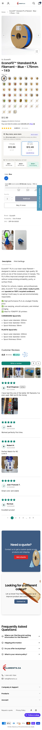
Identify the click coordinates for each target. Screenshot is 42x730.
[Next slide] (38, 240)
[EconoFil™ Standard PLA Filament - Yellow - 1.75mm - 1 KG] (26, 100)
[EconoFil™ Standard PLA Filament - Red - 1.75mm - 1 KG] (9, 95)
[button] (3, 3)
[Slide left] (4, 35)
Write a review (16, 363)
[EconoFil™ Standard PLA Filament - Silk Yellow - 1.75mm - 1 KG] (4, 111)
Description (6, 261)
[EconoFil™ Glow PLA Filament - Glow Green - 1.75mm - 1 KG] (37, 100)
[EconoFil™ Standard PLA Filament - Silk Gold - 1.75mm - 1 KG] (15, 95)
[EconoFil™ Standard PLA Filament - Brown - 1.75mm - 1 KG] (31, 78)
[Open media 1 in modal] (21, 35)
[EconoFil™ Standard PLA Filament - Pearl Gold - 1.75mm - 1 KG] (26, 89)
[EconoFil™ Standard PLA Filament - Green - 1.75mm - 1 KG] (15, 106)
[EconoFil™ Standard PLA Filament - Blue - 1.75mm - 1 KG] (4, 78)
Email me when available (39, 197)
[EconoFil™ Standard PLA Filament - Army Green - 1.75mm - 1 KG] (20, 78)
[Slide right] (38, 35)
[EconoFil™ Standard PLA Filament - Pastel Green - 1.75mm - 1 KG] (20, 89)
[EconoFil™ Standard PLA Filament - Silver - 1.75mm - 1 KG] (31, 95)
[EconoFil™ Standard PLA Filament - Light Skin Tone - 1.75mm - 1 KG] (37, 83)
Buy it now (21, 205)
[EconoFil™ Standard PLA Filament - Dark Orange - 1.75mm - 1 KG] (9, 83)
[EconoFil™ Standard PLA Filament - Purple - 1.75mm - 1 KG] (4, 95)
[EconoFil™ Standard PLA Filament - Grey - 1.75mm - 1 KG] (26, 83)
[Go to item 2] (18, 373)
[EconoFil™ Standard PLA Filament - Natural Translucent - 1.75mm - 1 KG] (9, 89)
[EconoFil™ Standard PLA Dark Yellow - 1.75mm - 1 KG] (15, 78)
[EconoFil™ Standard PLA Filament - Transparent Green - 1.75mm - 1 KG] (4, 100)
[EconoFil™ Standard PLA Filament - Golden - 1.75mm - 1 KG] (20, 83)
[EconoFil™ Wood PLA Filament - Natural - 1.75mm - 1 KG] (15, 111)
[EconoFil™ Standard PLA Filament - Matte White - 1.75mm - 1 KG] (4, 89)
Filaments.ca (15, 726)
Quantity (6, 194)
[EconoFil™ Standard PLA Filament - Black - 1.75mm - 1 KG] (26, 78)
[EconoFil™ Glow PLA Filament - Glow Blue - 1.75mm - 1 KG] (31, 100)
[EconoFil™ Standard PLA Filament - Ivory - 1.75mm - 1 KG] (31, 83)
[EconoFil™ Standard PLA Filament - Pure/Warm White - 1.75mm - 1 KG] (37, 89)
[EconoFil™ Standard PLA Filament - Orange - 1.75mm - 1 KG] (15, 89)
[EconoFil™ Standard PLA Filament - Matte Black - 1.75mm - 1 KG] (20, 106)
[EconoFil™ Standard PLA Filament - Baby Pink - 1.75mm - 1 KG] (9, 106)
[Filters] (33, 363)
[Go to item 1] (7, 373)
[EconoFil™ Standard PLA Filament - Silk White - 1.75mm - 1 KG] (37, 106)
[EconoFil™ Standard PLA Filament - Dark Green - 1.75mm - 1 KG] (4, 83)
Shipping (4, 121)
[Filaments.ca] (12, 670)
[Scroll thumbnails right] (38, 372)
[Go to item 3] (29, 373)
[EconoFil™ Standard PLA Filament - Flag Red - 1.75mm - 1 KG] (15, 83)
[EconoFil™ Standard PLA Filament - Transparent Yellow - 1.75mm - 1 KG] (15, 100)
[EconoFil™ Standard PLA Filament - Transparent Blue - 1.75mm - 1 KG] (37, 95)
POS (19, 726)
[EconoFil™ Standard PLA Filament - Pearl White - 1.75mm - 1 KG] (31, 89)
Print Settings (19, 261)
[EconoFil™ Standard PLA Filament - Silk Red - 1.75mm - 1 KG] (26, 95)
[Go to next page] (33, 517)
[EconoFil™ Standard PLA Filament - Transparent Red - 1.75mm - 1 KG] (9, 100)
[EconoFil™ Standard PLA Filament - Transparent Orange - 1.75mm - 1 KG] (9, 111)
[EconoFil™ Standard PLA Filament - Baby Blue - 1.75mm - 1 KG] (4, 106)
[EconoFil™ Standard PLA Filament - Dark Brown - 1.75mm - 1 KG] (37, 78)
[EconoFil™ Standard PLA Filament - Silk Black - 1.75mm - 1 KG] (31, 106)
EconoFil (6, 59)
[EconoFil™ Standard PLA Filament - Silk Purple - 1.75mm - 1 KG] (20, 95)
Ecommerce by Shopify (28, 726)
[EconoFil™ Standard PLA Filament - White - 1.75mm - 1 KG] (20, 100)
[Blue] (6, 178)
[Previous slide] (4, 240)
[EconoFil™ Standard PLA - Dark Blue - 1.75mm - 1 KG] (9, 78)
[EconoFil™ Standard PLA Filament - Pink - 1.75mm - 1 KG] (26, 106)
